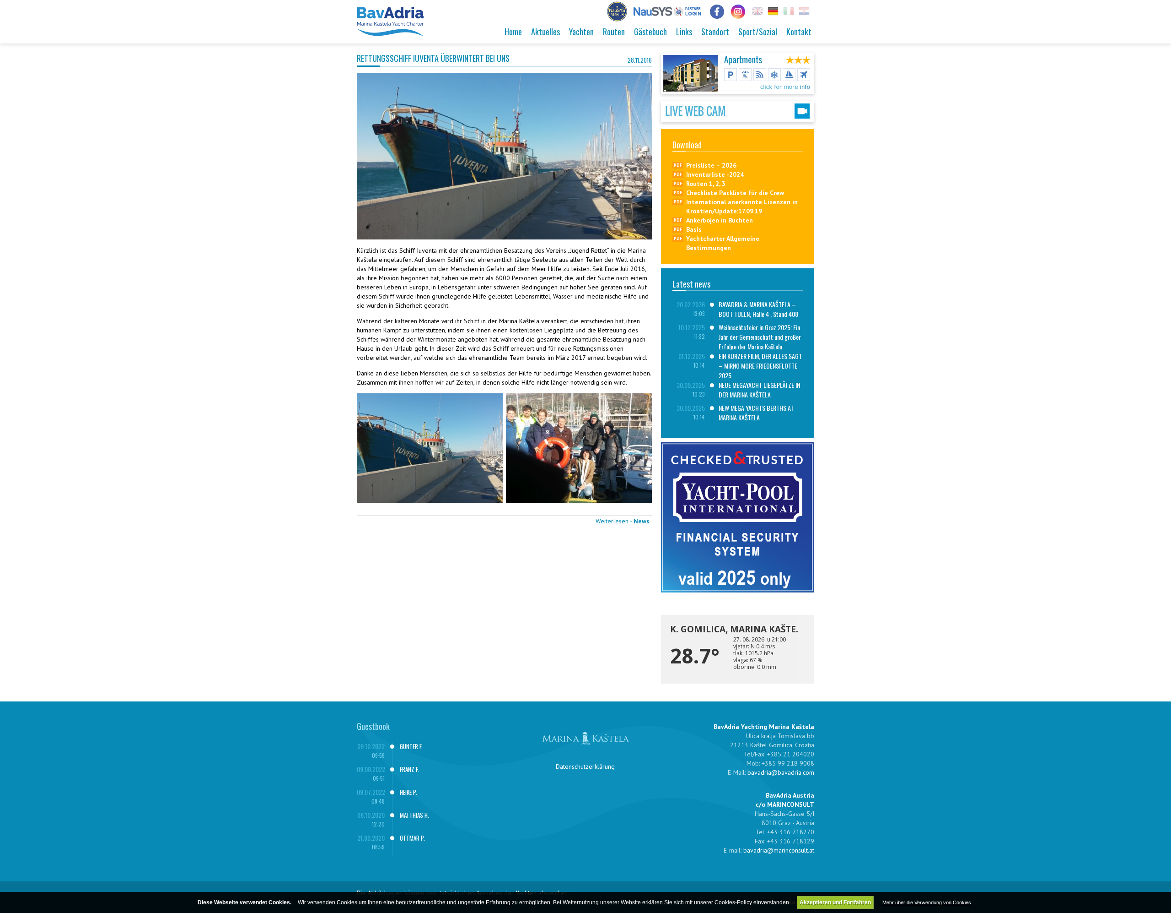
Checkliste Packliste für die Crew (735, 193)
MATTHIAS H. (414, 815)
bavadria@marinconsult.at (778, 850)
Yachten (581, 32)
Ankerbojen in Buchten (719, 220)
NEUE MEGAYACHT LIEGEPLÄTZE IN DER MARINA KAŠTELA (759, 389)
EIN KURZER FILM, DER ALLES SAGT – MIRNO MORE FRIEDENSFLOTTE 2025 (760, 365)
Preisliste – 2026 (711, 165)
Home (513, 32)
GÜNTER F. (411, 746)
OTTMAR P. (412, 837)
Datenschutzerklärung (585, 766)
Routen (614, 32)
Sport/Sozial (757, 32)
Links (684, 32)
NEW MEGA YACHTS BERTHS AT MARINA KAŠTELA (756, 412)
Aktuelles (545, 32)
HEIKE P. (408, 792)
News (642, 521)
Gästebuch (650, 32)
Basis (694, 229)
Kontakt (798, 32)
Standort (715, 32)
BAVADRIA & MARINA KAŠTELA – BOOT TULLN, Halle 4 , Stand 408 (758, 309)
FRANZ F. (409, 769)
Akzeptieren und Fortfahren (835, 902)
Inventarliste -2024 (715, 174)
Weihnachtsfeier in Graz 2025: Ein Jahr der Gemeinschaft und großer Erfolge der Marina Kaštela (760, 336)
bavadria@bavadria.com (780, 772)
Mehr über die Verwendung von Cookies (926, 902)
